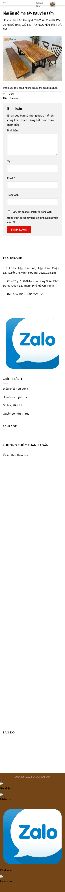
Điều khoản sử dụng (15, 388)
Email (11, 178)
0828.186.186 (14, 294)
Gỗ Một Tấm (40, 4)
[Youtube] (7, 310)
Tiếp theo (10, 98)
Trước (8, 93)
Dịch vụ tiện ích (13, 405)
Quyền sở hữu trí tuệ (16, 413)
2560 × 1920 (54, 20)
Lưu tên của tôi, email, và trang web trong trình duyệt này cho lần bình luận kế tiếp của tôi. (32, 217)
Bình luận (13, 130)
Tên (10, 161)
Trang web (13, 195)
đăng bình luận (50, 88)
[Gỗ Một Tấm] (17, 2)
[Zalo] (32, 342)
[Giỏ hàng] (52, 4)
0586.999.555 (35, 294)
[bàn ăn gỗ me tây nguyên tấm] (32, 58)
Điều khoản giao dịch (16, 397)
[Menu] (60, 4)
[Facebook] (4, 310)
